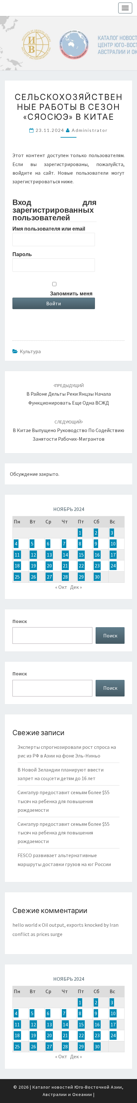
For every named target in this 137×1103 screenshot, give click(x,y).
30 (97, 577)
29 (81, 577)
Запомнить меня (71, 293)
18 (17, 566)
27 (49, 577)
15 (81, 555)
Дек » (76, 587)
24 (113, 566)
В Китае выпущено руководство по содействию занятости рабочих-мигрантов (68, 430)
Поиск (19, 621)
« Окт (61, 587)
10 (113, 543)
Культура (30, 351)
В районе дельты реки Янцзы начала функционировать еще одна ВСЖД (68, 394)
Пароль (22, 254)
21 (65, 566)
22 (81, 566)
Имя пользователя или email (48, 229)
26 (33, 577)
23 (97, 566)
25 (17, 577)
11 (17, 555)
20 (49, 566)
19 (33, 566)
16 (97, 555)
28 (65, 577)
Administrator (90, 130)
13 (49, 555)
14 (65, 555)
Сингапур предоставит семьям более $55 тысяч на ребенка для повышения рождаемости (64, 801)
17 (113, 555)
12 (33, 555)
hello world (24, 925)
